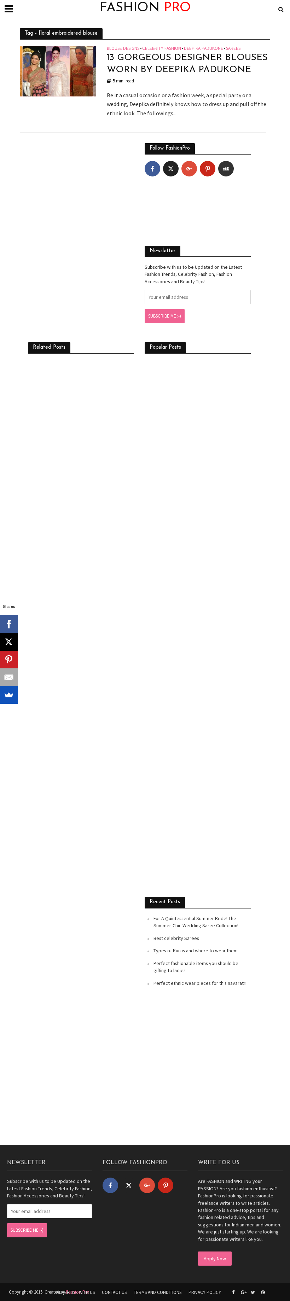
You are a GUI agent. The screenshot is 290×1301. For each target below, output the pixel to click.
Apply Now (215, 1258)
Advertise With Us (76, 1292)
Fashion (145, 7)
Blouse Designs (123, 48)
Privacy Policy (204, 1292)
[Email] (9, 677)
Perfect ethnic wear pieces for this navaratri (199, 983)
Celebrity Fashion (161, 48)
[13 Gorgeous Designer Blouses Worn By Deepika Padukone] (58, 70)
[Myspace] (226, 168)
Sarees (233, 48)
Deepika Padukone (203, 48)
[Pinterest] (207, 168)
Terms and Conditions (157, 1292)
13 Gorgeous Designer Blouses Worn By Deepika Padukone (187, 63)
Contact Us (114, 1292)
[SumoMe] (9, 695)
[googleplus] (189, 168)
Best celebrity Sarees (176, 938)
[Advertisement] (81, 187)
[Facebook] (152, 168)
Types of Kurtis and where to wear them (195, 950)
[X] (9, 642)
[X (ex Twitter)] (171, 168)
